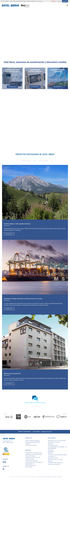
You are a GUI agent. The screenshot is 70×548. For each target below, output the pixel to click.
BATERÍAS (34, 129)
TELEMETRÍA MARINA (45, 117)
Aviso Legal (32, 476)
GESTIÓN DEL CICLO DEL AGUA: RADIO (14, 118)
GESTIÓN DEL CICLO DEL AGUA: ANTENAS (35, 143)
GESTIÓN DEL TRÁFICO (56, 130)
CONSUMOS (24, 129)
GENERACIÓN (45, 129)
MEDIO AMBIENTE (14, 130)
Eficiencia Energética (43, 160)
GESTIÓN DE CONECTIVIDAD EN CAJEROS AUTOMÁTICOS (24, 143)
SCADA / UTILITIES (26, 160)
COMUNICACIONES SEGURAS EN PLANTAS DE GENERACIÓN (45, 143)
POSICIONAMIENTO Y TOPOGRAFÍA (56, 118)
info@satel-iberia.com (46, 431)
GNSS (34, 160)
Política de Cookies (52, 476)
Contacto (60, 476)
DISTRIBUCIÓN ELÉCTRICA (24, 117)
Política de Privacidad (41, 476)
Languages (40, 1)
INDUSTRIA (35, 116)
